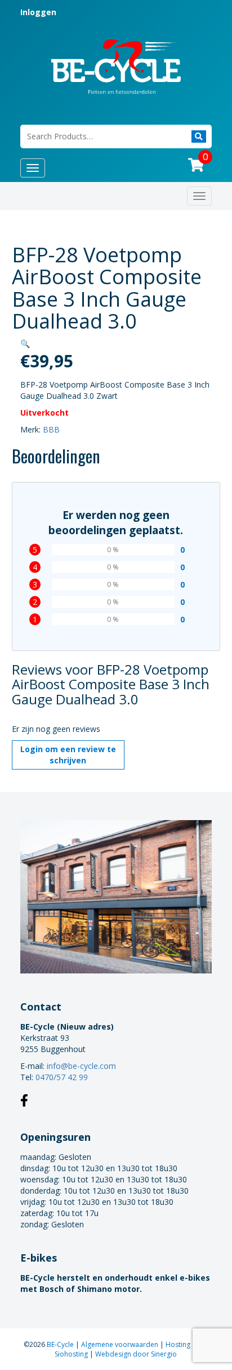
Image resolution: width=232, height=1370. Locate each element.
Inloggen (38, 12)
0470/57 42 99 (61, 1077)
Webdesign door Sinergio (136, 1354)
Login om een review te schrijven (68, 755)
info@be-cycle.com (81, 1066)
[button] (25, 343)
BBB (51, 429)
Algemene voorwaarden (120, 1344)
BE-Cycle (61, 1344)
